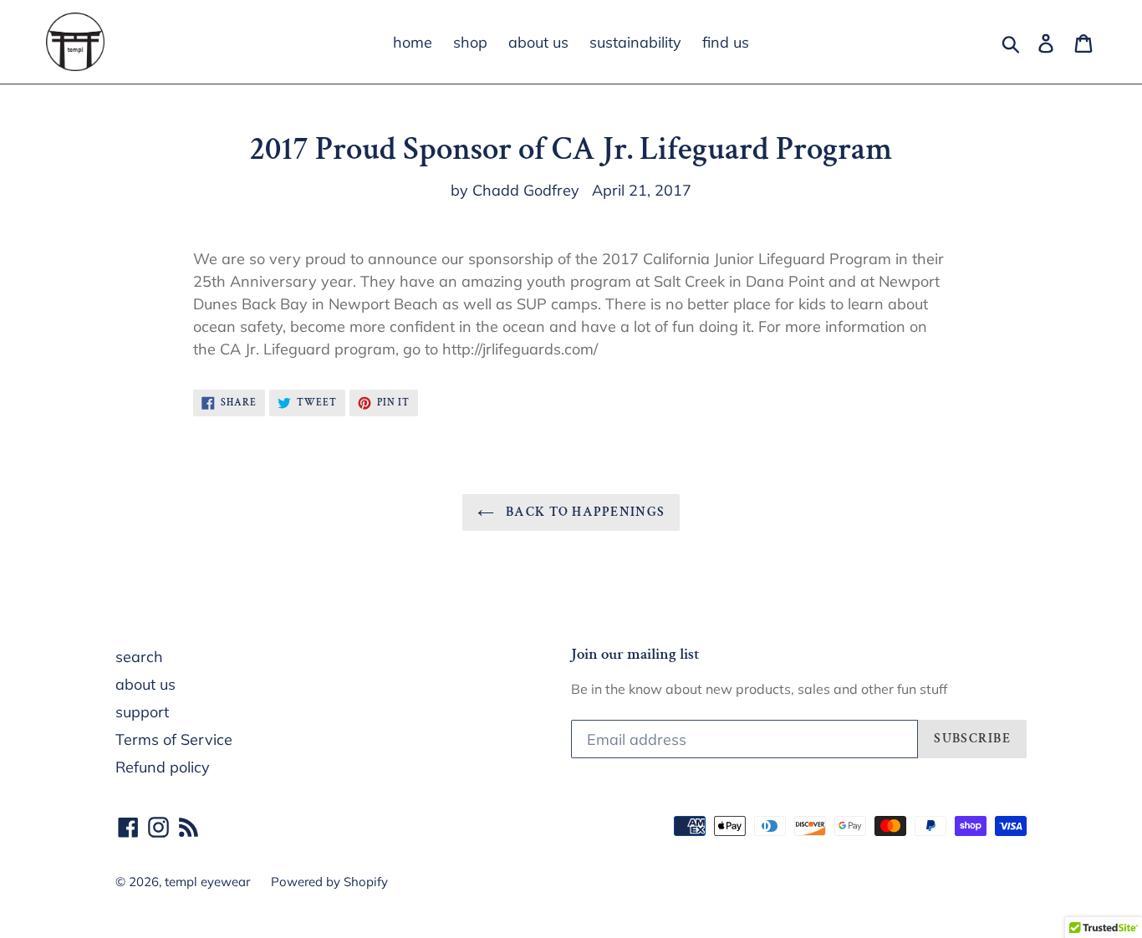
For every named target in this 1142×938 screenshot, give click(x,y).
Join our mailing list (635, 655)
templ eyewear (207, 882)
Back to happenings (583, 512)
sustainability (635, 42)
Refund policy (162, 767)
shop (470, 42)
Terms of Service (173, 739)
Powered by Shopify (329, 882)
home (412, 42)
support (142, 711)
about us (538, 42)
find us (725, 42)
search (139, 656)
